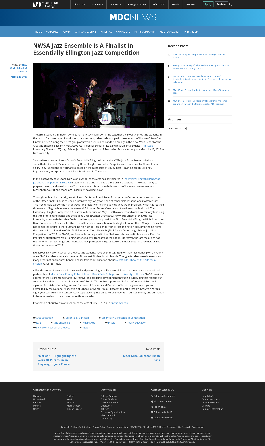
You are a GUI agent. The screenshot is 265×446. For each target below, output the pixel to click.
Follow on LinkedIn (163, 412)
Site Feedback (184, 427)
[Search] (230, 4)
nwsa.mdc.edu (120, 303)
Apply (208, 4)
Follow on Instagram (164, 396)
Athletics (106, 31)
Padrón (70, 396)
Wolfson (71, 402)
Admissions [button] (115, 4)
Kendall (37, 402)
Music (111, 322)
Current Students (109, 402)
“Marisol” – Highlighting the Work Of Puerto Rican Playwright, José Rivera (57, 360)
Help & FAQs (208, 396)
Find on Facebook (163, 401)
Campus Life (123, 31)
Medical (37, 405)
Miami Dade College (103, 274)
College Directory (210, 402)
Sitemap (206, 405)
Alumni (67, 31)
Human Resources (167, 427)
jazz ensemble (62, 322)
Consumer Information (117, 427)
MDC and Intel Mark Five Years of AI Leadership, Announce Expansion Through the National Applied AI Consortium (200, 102)
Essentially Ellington (77, 317)
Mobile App (106, 418)
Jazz (38, 322)
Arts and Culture (85, 31)
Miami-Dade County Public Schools (70, 274)
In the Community (145, 31)
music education (137, 322)
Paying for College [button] (137, 4)
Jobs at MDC (152, 427)
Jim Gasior (149, 145)
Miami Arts (89, 322)
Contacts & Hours (211, 399)
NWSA (86, 327)
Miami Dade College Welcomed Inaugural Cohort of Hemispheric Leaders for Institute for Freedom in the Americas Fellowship (202, 79)
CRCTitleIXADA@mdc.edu (183, 441)
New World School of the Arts (18, 68)
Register (221, 4)
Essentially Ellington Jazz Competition (123, 317)
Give (103, 415)
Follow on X (159, 406)
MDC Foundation (170, 31)
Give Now (190, 4)
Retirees (105, 408)
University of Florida (132, 274)
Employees (106, 405)
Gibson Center (74, 408)
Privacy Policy (99, 427)
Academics (52, 31)
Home (38, 31)
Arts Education (44, 317)
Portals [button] (175, 4)
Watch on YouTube (163, 417)
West (69, 399)
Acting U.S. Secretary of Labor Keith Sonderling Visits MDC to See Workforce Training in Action (201, 67)
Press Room (191, 31)
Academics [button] (97, 4)
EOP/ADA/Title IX (137, 427)
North (36, 408)
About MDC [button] (80, 4)
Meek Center (73, 405)
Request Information (212, 408)
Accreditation (198, 427)
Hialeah (37, 396)
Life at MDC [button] (159, 4)
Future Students (109, 399)
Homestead (39, 399)
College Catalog (109, 396)
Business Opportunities (113, 412)
